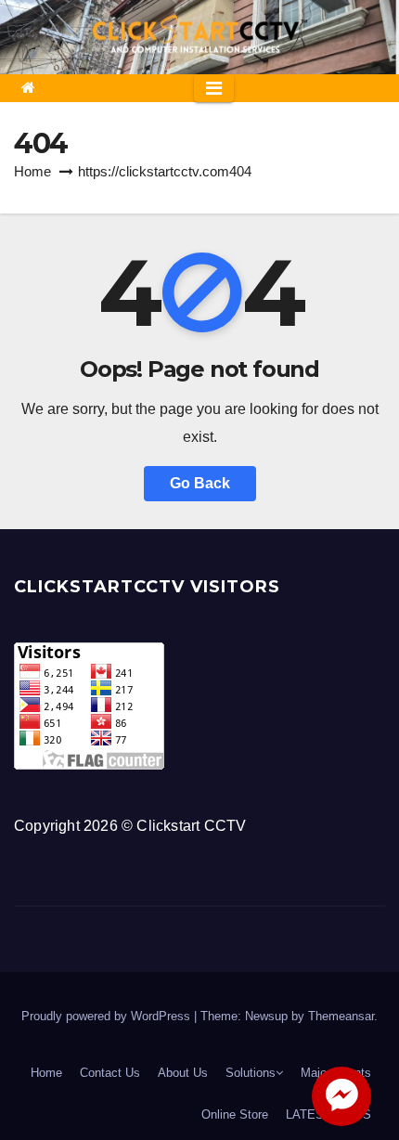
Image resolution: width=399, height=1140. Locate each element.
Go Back (200, 483)
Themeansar (341, 1016)
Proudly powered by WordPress (107, 1016)
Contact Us (110, 1073)
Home (32, 171)
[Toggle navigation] (214, 88)
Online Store (234, 1114)
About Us (183, 1073)
